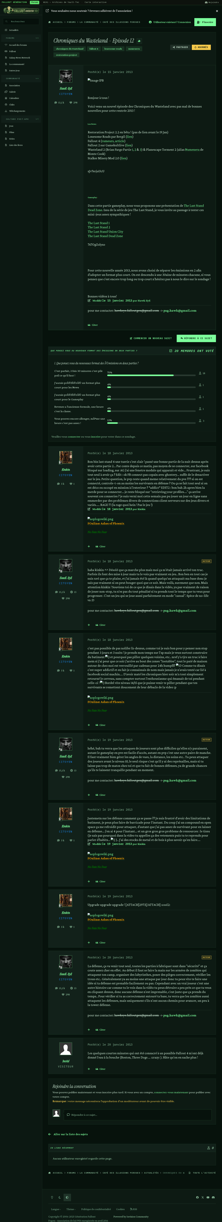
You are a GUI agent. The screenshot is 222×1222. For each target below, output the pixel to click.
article (119, 141)
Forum (34, 2)
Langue (55, 1209)
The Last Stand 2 (99, 227)
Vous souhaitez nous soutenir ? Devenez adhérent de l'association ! (91, 10)
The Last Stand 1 (98, 223)
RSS (135, 1209)
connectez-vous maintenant (171, 1092)
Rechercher (18, 21)
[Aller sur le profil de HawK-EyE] (66, 76)
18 (204, 373)
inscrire (96, 436)
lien (129, 136)
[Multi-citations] (89, 546)
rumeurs (108, 141)
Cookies (120, 1209)
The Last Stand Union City (105, 231)
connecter (74, 436)
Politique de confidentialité (96, 1209)
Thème (70, 1209)
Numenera (192, 149)
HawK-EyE (66, 88)
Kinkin (66, 470)
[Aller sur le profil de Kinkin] (65, 457)
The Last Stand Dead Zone (105, 236)
